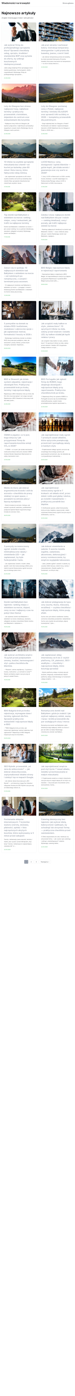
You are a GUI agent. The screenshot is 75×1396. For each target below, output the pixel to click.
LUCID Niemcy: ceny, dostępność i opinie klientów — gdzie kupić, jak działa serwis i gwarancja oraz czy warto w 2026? (56, 167)
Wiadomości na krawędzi (16, 3)
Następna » (45, 862)
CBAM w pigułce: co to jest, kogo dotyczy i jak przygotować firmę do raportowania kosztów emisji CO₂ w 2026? (17, 440)
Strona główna (68, 3)
